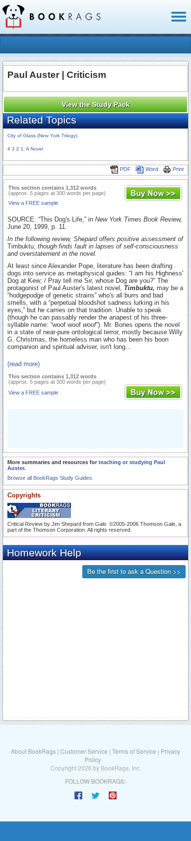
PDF (125, 169)
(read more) (23, 364)
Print (178, 169)
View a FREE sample (33, 203)
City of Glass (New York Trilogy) (42, 135)
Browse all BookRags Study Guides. (50, 478)
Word (151, 169)
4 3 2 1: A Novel (25, 148)
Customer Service (84, 751)
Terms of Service (134, 751)
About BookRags (33, 751)
